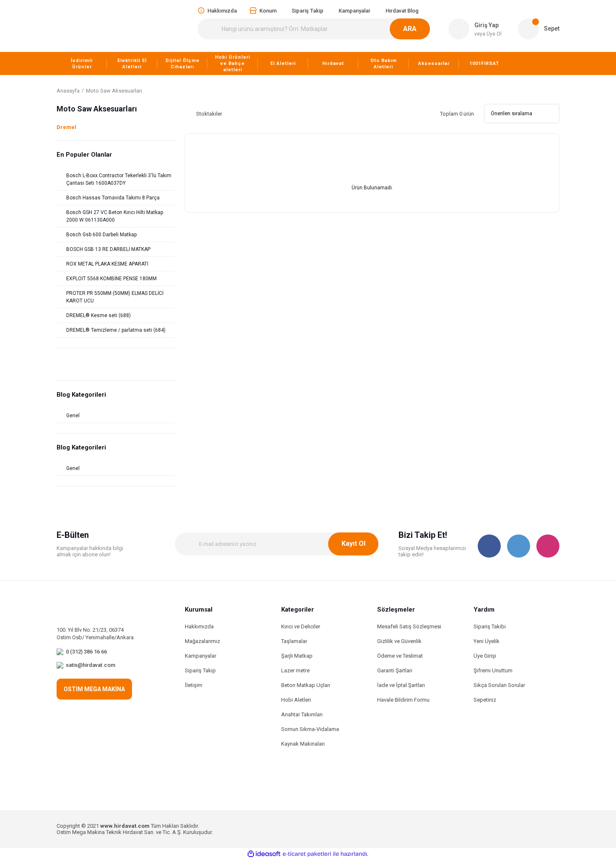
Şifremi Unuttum (493, 670)
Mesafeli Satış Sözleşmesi (409, 626)
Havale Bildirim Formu (403, 700)
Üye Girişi (485, 656)
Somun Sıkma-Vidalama (310, 729)
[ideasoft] (264, 854)
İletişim (193, 685)
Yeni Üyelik (487, 641)
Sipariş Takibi (490, 626)
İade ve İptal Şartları (401, 685)
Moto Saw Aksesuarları (114, 91)
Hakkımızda (199, 626)
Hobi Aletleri (296, 700)
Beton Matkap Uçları (305, 685)
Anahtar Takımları (302, 714)
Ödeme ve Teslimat (400, 656)
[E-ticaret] (306, 854)
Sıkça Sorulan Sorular (499, 685)
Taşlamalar (294, 641)
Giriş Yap (486, 25)
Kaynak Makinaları (303, 744)
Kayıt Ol (353, 544)
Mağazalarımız (202, 641)
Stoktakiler (209, 114)
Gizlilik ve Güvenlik (399, 641)
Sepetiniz (485, 700)
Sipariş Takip (200, 670)
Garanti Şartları (394, 670)
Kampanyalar (200, 656)
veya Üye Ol (488, 34)
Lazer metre (295, 670)
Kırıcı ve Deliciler (300, 626)
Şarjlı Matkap (297, 656)
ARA (410, 29)
